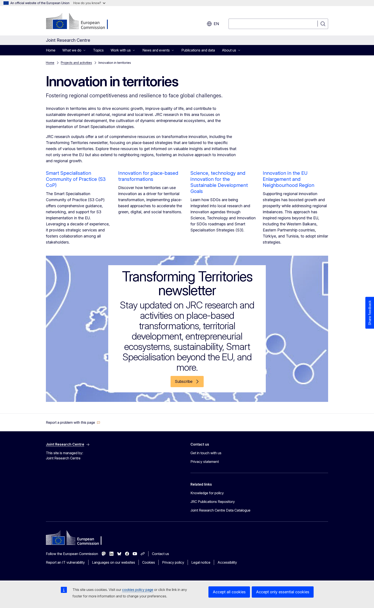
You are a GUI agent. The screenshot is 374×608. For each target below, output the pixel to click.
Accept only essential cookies (282, 592)
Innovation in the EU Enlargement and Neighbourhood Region (288, 179)
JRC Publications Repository (212, 501)
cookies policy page (137, 589)
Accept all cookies (229, 592)
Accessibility (227, 562)
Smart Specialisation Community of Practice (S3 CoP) (76, 179)
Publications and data (198, 50)
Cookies (148, 562)
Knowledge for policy (207, 493)
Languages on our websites (113, 562)
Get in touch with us (205, 453)
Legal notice (200, 562)
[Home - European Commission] (81, 21)
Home (50, 50)
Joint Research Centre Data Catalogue (220, 510)
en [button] (216, 23)
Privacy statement (204, 461)
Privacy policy (173, 562)
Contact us (160, 554)
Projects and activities (76, 62)
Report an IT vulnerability (65, 562)
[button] (73, 422)
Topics (98, 50)
